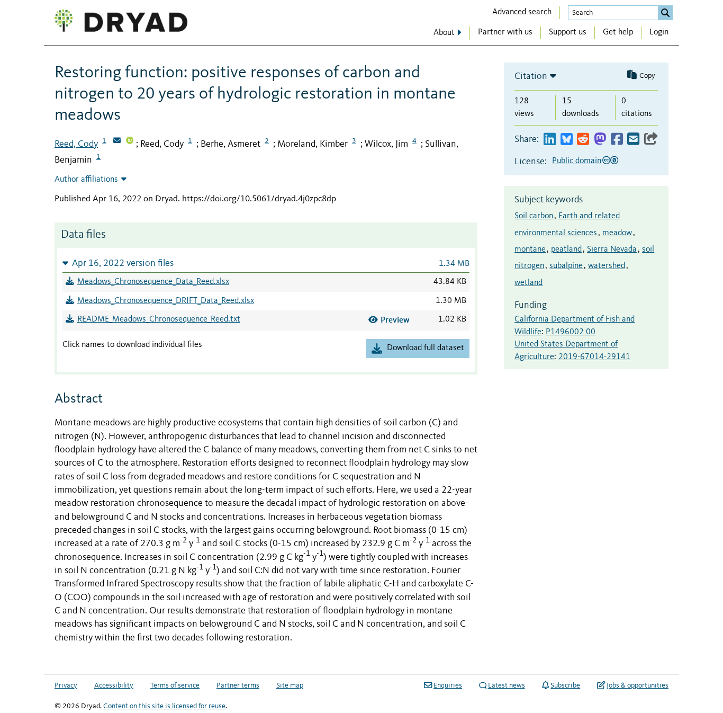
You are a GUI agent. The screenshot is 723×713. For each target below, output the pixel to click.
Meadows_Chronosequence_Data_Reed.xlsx (153, 282)
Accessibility (113, 685)
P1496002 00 (570, 332)
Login (658, 32)
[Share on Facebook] (617, 139)
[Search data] (665, 12)
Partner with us (505, 32)
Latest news (506, 685)
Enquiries (447, 685)
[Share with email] (633, 139)
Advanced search (522, 12)
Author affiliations (86, 179)
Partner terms (237, 685)
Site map (289, 685)
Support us (567, 32)
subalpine (566, 266)
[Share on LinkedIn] (550, 139)
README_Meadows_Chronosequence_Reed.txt (158, 319)
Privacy (66, 685)
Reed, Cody (76, 144)
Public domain (576, 161)
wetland (528, 283)
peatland (566, 249)
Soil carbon (533, 216)
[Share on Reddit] (583, 139)
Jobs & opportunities (637, 685)
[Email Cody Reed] (117, 141)
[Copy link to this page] (651, 139)
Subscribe (565, 685)
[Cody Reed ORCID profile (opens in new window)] (129, 141)
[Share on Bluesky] (567, 139)
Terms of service (175, 685)
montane (530, 249)
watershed (606, 266)
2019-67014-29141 (594, 357)
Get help (618, 32)
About (444, 33)
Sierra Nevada (612, 249)
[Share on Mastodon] (600, 139)
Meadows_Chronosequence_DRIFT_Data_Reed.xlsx (165, 301)
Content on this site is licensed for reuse (164, 706)
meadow (617, 233)
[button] (265, 263)
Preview (395, 320)
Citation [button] (530, 76)
